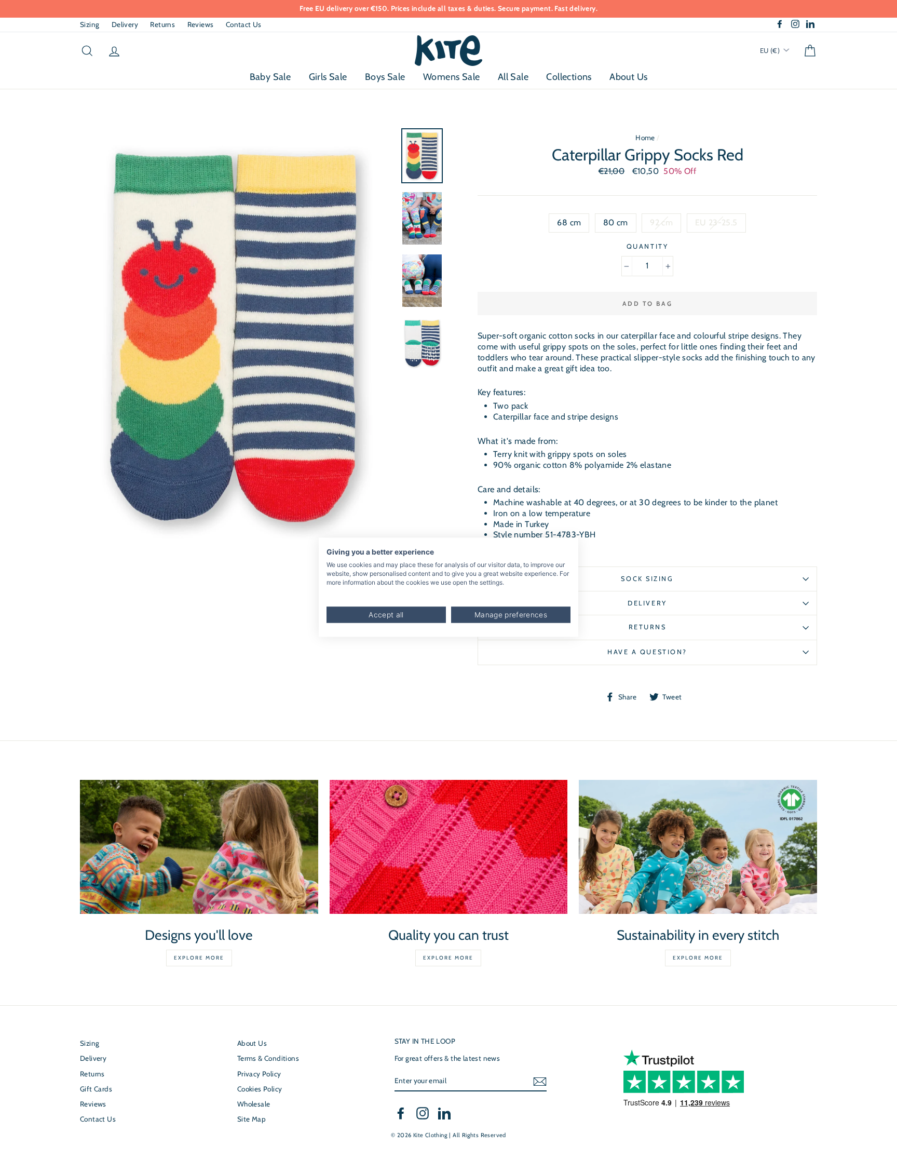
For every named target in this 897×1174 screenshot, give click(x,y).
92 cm (661, 222)
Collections (568, 77)
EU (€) (771, 50)
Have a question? (647, 652)
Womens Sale (451, 77)
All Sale (513, 77)
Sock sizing (647, 579)
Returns (162, 24)
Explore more (199, 957)
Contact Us (244, 24)
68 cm (569, 222)
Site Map (251, 1119)
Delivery (125, 24)
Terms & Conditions (268, 1058)
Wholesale (253, 1104)
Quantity (647, 246)
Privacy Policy (259, 1074)
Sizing (89, 24)
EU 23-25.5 (716, 222)
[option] (448, 9)
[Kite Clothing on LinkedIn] (444, 1113)
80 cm (615, 222)
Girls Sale (328, 77)
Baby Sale (270, 77)
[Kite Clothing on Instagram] (422, 1113)
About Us (628, 77)
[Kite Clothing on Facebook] (401, 1113)
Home (645, 137)
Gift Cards (96, 1089)
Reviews (200, 24)
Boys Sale (385, 77)
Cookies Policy (259, 1089)
